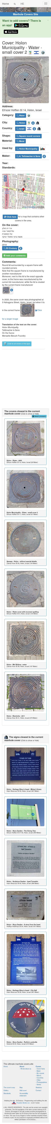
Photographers (42, 1082)
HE (22, 3)
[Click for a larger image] (25, 79)
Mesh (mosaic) (40, 416)
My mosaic (40, 1073)
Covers (38, 1066)
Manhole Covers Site (25, 14)
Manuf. (39, 1075)
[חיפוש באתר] (14, 3)
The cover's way (9, 1087)
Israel (21, 128)
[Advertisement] (25, 376)
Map (21, 1087)
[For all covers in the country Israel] (36, 52)
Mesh (39, 1071)
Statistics (39, 1087)
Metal (21, 141)
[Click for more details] (25, 438)
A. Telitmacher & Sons (29, 156)
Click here (11, 216)
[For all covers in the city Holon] (30, 52)
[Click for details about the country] (34, 128)
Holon (22, 122)
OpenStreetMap (29, 207)
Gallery (6, 1090)
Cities (39, 1080)
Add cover (23, 1090)
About (22, 1066)
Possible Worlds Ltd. (23, 1103)
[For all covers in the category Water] (43, 52)
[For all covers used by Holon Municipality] (42, 148)
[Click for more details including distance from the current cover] (11, 289)
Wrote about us (26, 1068)
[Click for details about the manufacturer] (44, 156)
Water (22, 115)
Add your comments (16, 255)
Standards (7, 1093)
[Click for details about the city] (33, 122)
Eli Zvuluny (11, 248)
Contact (38, 1090)
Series (39, 1084)
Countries (40, 1078)
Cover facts (41, 1068)
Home (5, 3)
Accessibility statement (24, 1094)
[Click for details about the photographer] (20, 247)
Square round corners (29, 136)
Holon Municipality (28, 148)
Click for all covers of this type (18, 343)
